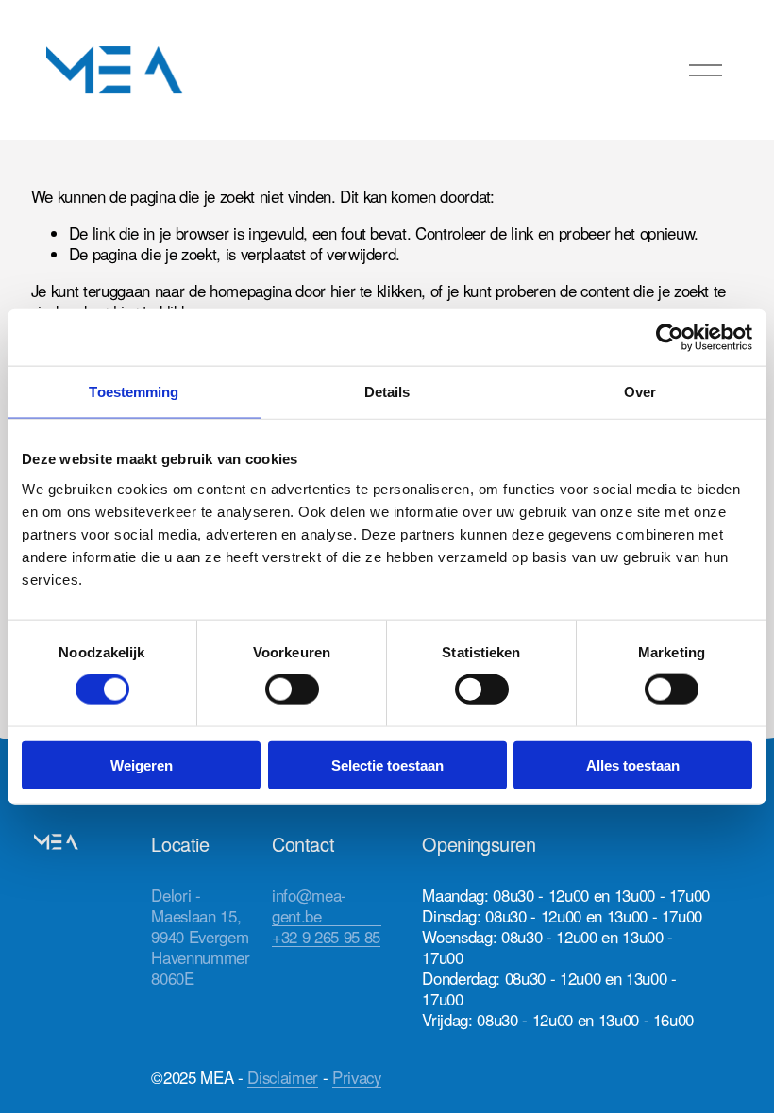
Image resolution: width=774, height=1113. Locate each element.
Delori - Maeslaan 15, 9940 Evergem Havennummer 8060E (200, 936)
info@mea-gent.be (309, 905)
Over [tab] (640, 392)
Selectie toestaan (387, 764)
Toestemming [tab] (133, 392)
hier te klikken (376, 290)
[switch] (292, 689)
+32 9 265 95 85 (326, 936)
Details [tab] (387, 392)
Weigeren (141, 764)
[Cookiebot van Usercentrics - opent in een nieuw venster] (669, 338)
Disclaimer (282, 1077)
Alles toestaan (633, 764)
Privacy (356, 1077)
